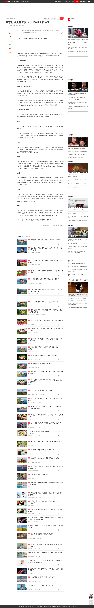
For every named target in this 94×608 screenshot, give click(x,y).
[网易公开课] (60, 1)
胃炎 (33, 100)
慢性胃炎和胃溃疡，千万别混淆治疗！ (42, 534)
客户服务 (50, 606)
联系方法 (42, 606)
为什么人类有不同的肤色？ (74, 289)
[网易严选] (65, 1)
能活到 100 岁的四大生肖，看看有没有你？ (44, 355)
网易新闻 (73, 18)
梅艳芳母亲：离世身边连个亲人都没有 (76, 148)
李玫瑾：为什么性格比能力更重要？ (76, 282)
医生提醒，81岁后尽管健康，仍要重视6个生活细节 (46, 240)
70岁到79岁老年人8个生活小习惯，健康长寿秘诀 (46, 441)
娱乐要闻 (70, 135)
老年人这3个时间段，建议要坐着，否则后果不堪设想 (47, 320)
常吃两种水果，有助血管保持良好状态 (42, 363)
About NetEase (32, 606)
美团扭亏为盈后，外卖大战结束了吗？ (76, 213)
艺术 (73, 280)
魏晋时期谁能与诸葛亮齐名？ (74, 292)
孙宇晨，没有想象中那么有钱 (74, 187)
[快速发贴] (10, 33)
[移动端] (56, 1)
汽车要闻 (70, 225)
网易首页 (13, 1)
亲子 (77, 280)
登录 (77, 1)
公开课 (86, 280)
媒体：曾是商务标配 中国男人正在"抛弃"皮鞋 (78, 39)
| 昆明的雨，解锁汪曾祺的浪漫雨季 (77, 266)
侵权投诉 (74, 606)
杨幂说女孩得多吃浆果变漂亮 (40, 474)
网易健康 (11, 18)
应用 (17, 1)
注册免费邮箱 (82, 1)
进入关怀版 (27, 1)
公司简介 (37, 606)
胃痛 (57, 100)
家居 (69, 280)
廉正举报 (70, 606)
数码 (81, 280)
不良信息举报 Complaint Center (62, 606)
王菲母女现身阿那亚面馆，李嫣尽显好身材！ (78, 154)
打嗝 (31, 53)
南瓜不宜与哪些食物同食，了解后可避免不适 (44, 302)
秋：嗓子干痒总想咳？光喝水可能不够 (42, 450)
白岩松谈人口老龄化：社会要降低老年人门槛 (78, 286)
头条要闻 (70, 26)
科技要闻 (70, 196)
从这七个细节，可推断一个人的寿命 (42, 390)
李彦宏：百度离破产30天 (73, 295)
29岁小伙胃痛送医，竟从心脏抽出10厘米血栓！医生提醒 (45, 552)
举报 (63, 25)
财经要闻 (70, 161)
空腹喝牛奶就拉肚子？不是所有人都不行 (43, 577)
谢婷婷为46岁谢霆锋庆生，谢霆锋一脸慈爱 (77, 151)
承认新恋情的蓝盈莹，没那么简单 (75, 157)
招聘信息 (46, 606)
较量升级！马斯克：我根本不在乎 (75, 210)
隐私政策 (54, 606)
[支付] (69, 1)
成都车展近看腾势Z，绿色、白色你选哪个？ (77, 243)
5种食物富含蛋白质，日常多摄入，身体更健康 (45, 279)
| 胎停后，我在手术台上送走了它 (77, 263)
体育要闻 (70, 80)
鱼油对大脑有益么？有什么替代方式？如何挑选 (45, 458)
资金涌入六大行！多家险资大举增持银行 (77, 183)
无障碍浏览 (22, 1)
